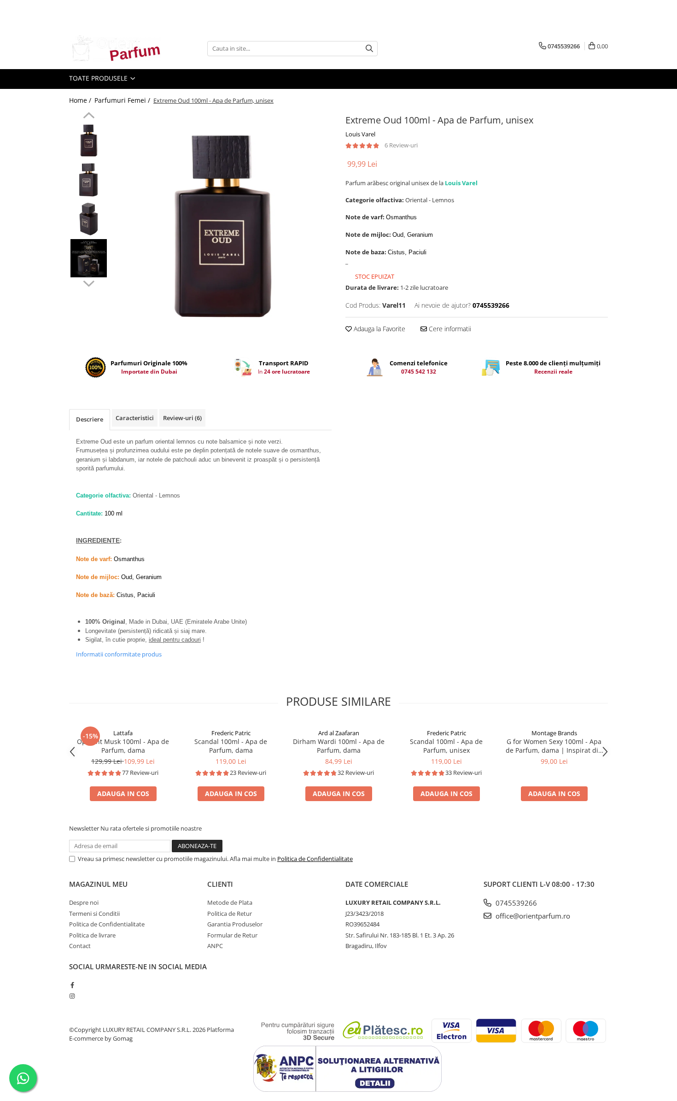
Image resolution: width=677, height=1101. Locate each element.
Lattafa (123, 733)
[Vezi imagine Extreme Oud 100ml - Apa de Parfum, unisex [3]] (89, 258)
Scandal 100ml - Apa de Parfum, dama (230, 746)
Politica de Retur (229, 913)
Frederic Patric (231, 733)
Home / (81, 100)
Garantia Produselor (235, 924)
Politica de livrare (92, 935)
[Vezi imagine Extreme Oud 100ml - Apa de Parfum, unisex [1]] (89, 180)
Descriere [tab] (89, 419)
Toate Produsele (99, 78)
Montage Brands (554, 733)
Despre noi (84, 902)
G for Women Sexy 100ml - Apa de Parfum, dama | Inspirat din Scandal (554, 746)
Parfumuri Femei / (123, 100)
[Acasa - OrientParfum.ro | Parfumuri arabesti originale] (115, 48)
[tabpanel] (222, 227)
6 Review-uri (401, 145)
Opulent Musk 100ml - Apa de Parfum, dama (123, 746)
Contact (80, 946)
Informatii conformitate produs (119, 654)
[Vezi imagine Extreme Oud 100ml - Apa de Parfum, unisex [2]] (89, 219)
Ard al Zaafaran (338, 733)
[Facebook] (72, 985)
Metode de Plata (229, 902)
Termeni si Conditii (94, 913)
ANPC (215, 946)
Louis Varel (360, 134)
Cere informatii (449, 328)
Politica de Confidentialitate (315, 859)
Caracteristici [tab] (135, 418)
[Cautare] (369, 48)
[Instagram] (72, 996)
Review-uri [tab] (182, 418)
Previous (89, 116)
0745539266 (515, 903)
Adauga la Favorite (378, 328)
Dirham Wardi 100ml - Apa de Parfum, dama (339, 746)
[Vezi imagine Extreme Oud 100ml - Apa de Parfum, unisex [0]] (89, 141)
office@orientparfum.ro (532, 915)
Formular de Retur (232, 935)
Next (89, 282)
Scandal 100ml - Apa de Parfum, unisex (446, 746)
